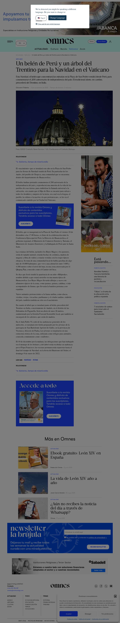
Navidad (27, 360)
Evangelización (31, 604)
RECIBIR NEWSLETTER (98, 547)
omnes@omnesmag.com (15, 590)
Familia (27, 606)
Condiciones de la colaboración (100, 619)
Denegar (88, 614)
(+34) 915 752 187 (12, 588)
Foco (27, 596)
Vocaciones (29, 609)
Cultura (55, 49)
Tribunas (46, 604)
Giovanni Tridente (22, 88)
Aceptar (68, 614)
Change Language (57, 17)
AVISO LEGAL (22, 621)
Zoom (82, 49)
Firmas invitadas (49, 602)
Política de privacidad (84, 619)
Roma (35, 360)
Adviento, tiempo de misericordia (33, 162)
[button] (115, 596)
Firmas (45, 596)
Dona (92, 41)
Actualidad (19, 55)
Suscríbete (102, 41)
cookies (67, 540)
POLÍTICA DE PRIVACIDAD (35, 621)
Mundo (63, 49)
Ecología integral (32, 600)
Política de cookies (72, 619)
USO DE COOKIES (49, 621)
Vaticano (73, 49)
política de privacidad (96, 538)
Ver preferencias (107, 614)
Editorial (46, 600)
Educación (29, 602)
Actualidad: (41, 49)
